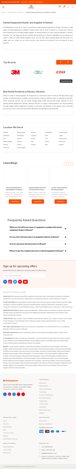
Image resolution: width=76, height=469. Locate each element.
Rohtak (33, 144)
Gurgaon (34, 135)
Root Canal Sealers (49, 296)
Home (5, 421)
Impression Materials (45, 389)
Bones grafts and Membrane (18, 343)
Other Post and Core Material (18, 329)
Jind (4, 138)
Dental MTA (7, 298)
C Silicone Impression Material (47, 310)
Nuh (32, 141)
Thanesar (6, 147)
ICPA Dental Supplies (50, 353)
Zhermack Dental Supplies (63, 349)
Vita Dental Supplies (31, 365)
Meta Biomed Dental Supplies (31, 356)
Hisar (46, 135)
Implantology (43, 401)
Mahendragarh (7, 141)
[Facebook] (5, 282)
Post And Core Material (46, 395)
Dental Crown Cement (65, 318)
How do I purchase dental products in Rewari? (28, 244)
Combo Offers (7, 450)
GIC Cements (53, 318)
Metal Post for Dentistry (28, 326)
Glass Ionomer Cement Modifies (23, 318)
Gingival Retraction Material (55, 312)
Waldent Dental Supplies (16, 365)
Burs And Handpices (45, 398)
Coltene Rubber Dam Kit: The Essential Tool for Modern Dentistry (37, 189)
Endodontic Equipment (62, 296)
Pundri (19, 144)
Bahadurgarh (21, 132)
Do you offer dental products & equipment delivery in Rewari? (34, 237)
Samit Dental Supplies (15, 358)
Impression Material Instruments (19, 312)
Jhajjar (61, 135)
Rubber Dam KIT (30, 298)
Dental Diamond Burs (51, 332)
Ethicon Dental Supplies (63, 360)
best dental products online (11, 108)
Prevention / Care (33, 338)
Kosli (46, 138)
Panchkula (62, 141)
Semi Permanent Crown (53, 321)
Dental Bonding (21, 302)
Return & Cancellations (45, 424)
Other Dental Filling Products (44, 307)
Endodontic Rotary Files (35, 296)
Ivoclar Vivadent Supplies (17, 346)
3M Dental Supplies (25, 353)
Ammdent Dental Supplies (33, 360)
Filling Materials (43, 386)
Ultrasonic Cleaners (59, 338)
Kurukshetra (63, 138)
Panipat (5, 144)
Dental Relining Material (22, 340)
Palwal (47, 141)
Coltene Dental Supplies (32, 346)
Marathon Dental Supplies (17, 367)
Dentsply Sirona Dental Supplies (29, 351)
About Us (6, 424)
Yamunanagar (21, 147)
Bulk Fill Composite (23, 304)
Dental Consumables (34, 343)
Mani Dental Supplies (63, 351)
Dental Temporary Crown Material (13, 321)
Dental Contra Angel (38, 332)
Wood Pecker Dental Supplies (47, 365)
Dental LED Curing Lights (55, 304)
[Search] (72, 7)
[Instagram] (10, 282)
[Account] (68, 7)
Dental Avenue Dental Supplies (50, 346)
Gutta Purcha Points (17, 298)
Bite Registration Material (38, 312)
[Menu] (3, 7)
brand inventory (31, 40)
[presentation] (60, 62)
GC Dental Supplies (37, 353)
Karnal (33, 138)
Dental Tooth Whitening (48, 340)
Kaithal (19, 138)
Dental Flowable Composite (38, 304)
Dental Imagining (35, 340)
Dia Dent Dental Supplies (30, 349)
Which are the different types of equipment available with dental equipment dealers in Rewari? (36, 228)
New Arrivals (6, 453)
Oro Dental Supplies (15, 356)
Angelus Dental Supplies (10, 353)
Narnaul (19, 141)
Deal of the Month (8, 447)
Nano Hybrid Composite (60, 302)
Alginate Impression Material (28, 310)
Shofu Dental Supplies (61, 358)
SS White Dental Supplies (11, 351)
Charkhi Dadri (63, 132)
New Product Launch (45, 410)
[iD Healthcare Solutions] (31, 7)
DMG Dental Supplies (15, 349)
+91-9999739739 (47, 447)
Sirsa (46, 144)
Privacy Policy (43, 421)
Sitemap (5, 436)
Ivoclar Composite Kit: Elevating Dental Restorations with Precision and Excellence (60, 189)
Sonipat (61, 144)
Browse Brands (7, 427)
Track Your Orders (8, 433)
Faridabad (6, 135)
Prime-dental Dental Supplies (29, 363)
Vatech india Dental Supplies (45, 358)
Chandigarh (48, 132)
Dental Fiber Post (42, 326)
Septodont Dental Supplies (48, 351)
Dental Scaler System (46, 338)
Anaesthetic (42, 407)
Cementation (43, 392)
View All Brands (66, 81)
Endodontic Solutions (42, 298)
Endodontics (42, 383)
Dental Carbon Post (54, 326)
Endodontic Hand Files (20, 296)
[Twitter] (15, 282)
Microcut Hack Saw (21, 338)
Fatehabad (20, 135)
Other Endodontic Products (58, 298)
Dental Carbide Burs (25, 332)
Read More (15, 201)
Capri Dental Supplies (48, 360)
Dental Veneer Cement (41, 318)
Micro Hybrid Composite (44, 302)
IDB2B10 (31, 2)
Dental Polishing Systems (26, 307)
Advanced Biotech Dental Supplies (14, 360)
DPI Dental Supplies (54, 363)
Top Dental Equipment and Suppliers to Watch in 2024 (15, 189)
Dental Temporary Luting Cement (35, 321)
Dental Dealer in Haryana (10, 439)
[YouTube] (25, 282)
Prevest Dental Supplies (48, 356)
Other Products (43, 404)
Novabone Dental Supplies (11, 363)
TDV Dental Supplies (29, 358)
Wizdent (41, 413)
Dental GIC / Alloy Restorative (63, 307)
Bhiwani (33, 132)
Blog (4, 430)
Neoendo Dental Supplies (47, 349)
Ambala (5, 132)
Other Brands (43, 363)
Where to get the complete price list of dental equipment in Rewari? (37, 251)
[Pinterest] (20, 282)
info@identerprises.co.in (49, 453)
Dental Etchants (31, 302)
